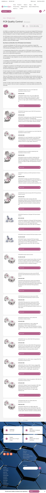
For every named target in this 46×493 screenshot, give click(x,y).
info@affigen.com (4, 1)
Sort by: (32, 26)
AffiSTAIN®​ (5, 485)
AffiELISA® (5, 474)
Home (4, 18)
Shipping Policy (26, 457)
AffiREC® (5, 482)
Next (26, 420)
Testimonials (25, 459)
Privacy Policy (26, 454)
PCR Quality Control (11, 18)
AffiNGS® (5, 477)
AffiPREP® (5, 478)
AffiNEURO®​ (5, 475)
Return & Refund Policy (28, 456)
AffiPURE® (5, 480)
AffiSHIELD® (5, 483)
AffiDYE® (5, 472)
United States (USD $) (40, 1)
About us (25, 451)
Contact (24, 452)
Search (24, 449)
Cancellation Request (27, 461)
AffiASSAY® (5, 469)
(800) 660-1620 (11, 1)
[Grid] (23, 26)
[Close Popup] (44, 491)
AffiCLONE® (5, 470)
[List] (27, 26)
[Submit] (39, 468)
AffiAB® (4, 467)
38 (24, 420)
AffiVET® (5, 487)
